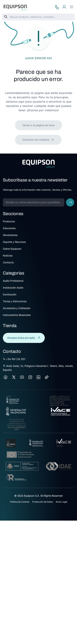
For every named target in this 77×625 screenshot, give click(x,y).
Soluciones (9, 228)
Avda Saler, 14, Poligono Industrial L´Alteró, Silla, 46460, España (38, 367)
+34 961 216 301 (15, 359)
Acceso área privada (21, 337)
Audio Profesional (13, 280)
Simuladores (10, 235)
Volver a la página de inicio (38, 125)
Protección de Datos (42, 501)
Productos (9, 221)
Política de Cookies (19, 501)
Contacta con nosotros (36, 139)
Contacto (8, 262)
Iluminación (9, 294)
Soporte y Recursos (14, 241)
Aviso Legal (61, 501)
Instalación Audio (13, 287)
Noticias (8, 255)
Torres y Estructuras (15, 301)
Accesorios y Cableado (16, 308)
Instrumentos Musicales (17, 314)
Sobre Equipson (12, 248)
